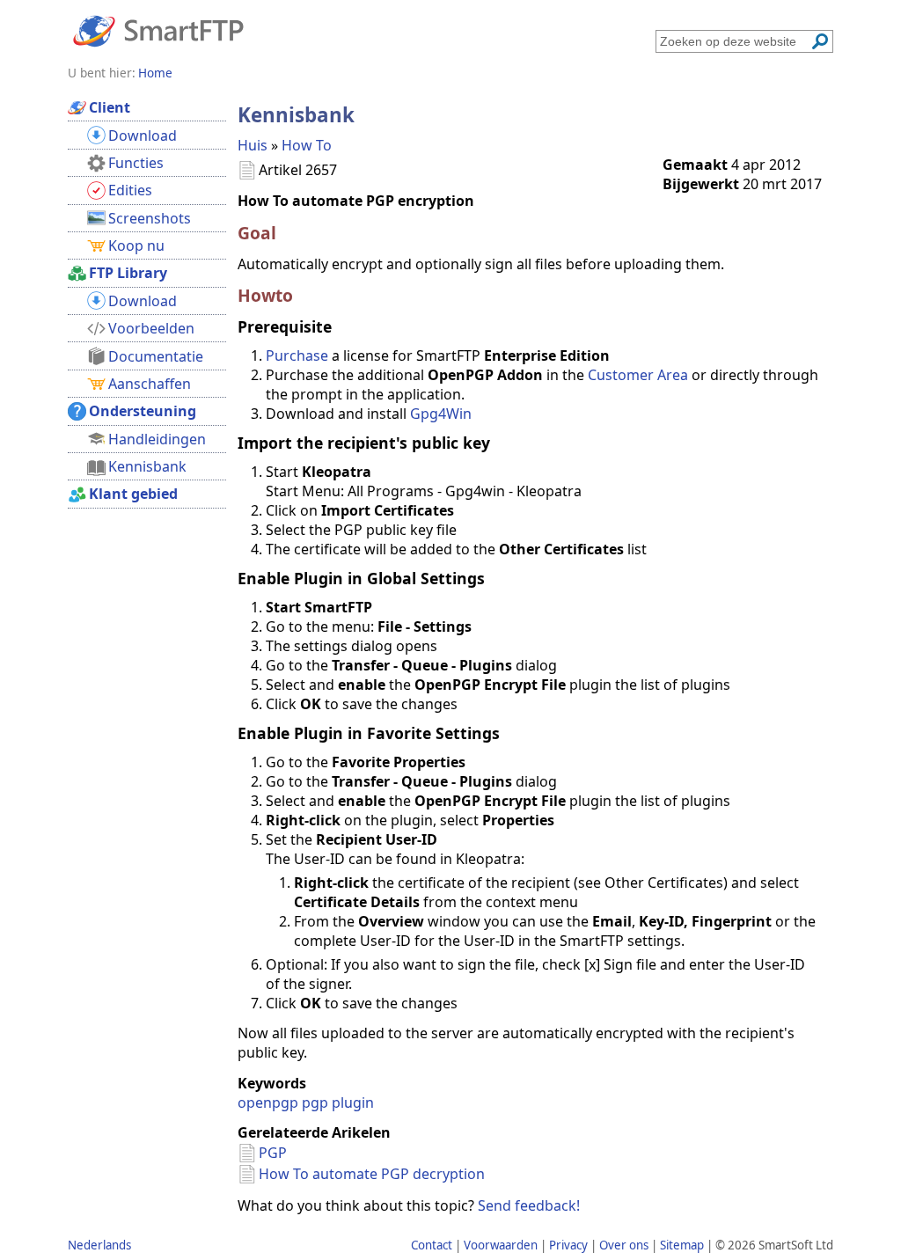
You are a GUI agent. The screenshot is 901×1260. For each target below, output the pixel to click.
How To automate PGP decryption (372, 1173)
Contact (431, 1245)
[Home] (158, 30)
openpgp (268, 1102)
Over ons (623, 1245)
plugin (353, 1102)
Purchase (297, 355)
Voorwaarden (501, 1245)
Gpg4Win (441, 413)
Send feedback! (529, 1205)
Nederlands (99, 1245)
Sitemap (682, 1245)
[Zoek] (820, 41)
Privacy (568, 1245)
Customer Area (638, 375)
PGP (273, 1152)
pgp (315, 1102)
